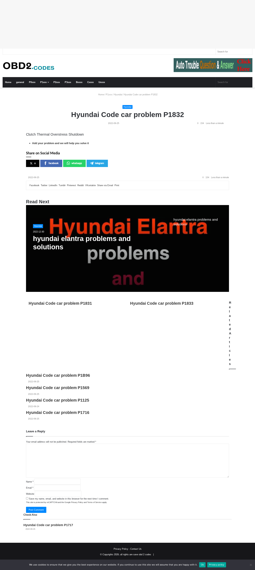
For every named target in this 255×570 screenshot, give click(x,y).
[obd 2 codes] (29, 66)
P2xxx (56, 82)
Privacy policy (216, 564)
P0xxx (32, 82)
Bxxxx (79, 82)
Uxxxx (102, 82)
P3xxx (68, 82)
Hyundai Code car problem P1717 (48, 525)
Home (8, 82)
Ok (202, 564)
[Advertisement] (104, 24)
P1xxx (43, 82)
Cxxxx (90, 82)
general (20, 82)
